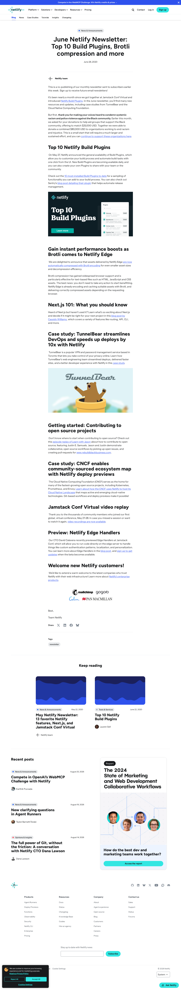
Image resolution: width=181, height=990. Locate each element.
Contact (141, 9)
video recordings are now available (86, 521)
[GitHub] (132, 886)
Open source (99, 912)
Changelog (66, 17)
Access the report (133, 863)
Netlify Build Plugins (72, 100)
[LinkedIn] (138, 886)
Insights (55, 17)
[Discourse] (163, 886)
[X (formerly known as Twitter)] (150, 886)
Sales (130, 902)
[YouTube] (156, 886)
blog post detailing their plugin (74, 183)
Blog (14, 17)
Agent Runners (30, 902)
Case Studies (32, 17)
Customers (98, 921)
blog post (106, 551)
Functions (28, 912)
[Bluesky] (144, 886)
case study (118, 363)
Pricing (88, 9)
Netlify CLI (28, 926)
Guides (62, 921)
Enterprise (28, 931)
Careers (97, 931)
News (21, 17)
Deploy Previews (31, 907)
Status (61, 907)
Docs (61, 902)
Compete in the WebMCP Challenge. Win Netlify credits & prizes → (87, 2)
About (96, 902)
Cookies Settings (25, 985)
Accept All (36, 979)
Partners (97, 926)
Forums (131, 916)
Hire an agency (65, 926)
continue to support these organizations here (106, 136)
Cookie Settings (59, 968)
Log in (151, 9)
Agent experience (101, 907)
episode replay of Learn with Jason (72, 441)
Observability (29, 916)
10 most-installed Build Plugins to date (85, 176)
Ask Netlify (171, 985)
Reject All (14, 979)
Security (27, 921)
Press (96, 936)
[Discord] (168, 886)
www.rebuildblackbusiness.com (93, 452)
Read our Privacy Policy (19, 973)
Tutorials (45, 17)
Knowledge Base (66, 916)
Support (131, 907)
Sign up (162, 9)
